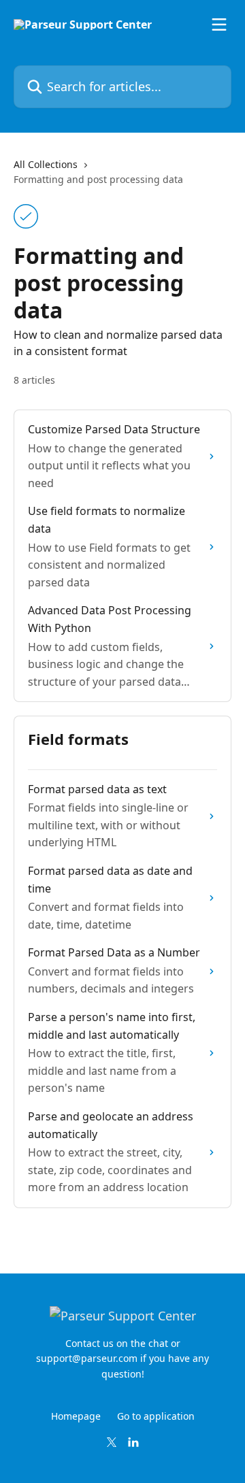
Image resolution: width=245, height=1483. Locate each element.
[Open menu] (219, 24)
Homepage (76, 1416)
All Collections (46, 164)
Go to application (156, 1416)
